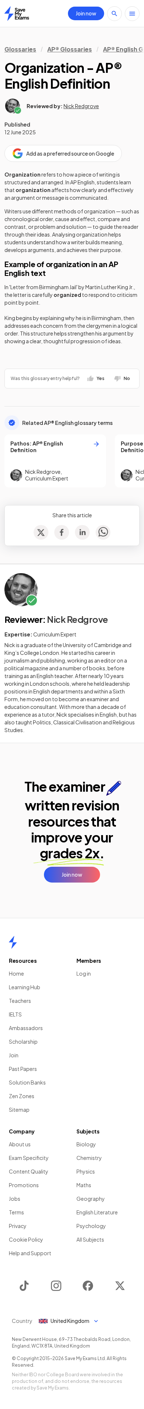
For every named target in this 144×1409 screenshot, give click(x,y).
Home (16, 973)
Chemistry (89, 1157)
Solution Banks (27, 1082)
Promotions (24, 1185)
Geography (90, 1198)
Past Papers (23, 1068)
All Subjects (90, 1239)
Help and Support (30, 1253)
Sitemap (19, 1109)
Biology (86, 1144)
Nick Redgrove (81, 106)
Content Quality (28, 1171)
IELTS (15, 1014)
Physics (85, 1171)
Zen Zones (21, 1096)
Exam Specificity (29, 1157)
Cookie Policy (26, 1239)
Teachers (20, 1000)
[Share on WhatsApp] (103, 532)
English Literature (97, 1212)
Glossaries (20, 49)
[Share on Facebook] (61, 532)
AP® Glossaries (69, 49)
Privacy (18, 1225)
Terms (16, 1212)
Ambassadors (26, 1028)
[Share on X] (41, 532)
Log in (83, 973)
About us (20, 1144)
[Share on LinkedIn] (82, 532)
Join (13, 1055)
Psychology (91, 1225)
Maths (83, 1185)
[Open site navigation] (132, 13)
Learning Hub (24, 987)
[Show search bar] (114, 13)
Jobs (14, 1198)
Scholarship (23, 1041)
